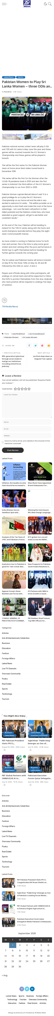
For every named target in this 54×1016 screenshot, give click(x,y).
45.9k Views (43, 747)
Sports (20, 77)
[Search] (49, 4)
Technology (7, 694)
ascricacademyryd (36, 334)
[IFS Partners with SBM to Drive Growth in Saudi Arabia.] (40, 580)
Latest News (9, 77)
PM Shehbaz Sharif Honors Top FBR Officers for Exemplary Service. (39, 620)
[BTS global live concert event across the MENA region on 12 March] (40, 525)
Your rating (7, 389)
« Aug (4, 975)
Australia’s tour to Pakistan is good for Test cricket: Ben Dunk (14, 566)
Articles (5, 633)
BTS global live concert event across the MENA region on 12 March (37, 539)
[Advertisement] (27, 36)
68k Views (44, 782)
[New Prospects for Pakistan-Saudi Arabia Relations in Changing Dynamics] (40, 553)
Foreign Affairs (8, 658)
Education (6, 648)
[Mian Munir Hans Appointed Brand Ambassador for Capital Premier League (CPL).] (40, 471)
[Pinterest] (42, 345)
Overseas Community (11, 674)
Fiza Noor (8, 92)
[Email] (48, 345)
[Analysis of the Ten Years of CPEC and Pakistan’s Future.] (14, 525)
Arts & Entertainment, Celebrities (15, 638)
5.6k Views (17, 92)
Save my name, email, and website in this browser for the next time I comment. (27, 442)
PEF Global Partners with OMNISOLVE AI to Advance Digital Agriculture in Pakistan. (33, 908)
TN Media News (10, 306)
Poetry (5, 679)
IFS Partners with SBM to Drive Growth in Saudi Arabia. (38, 593)
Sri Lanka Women (30, 337)
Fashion (5, 653)
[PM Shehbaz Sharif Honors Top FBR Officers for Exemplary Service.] (40, 607)
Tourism (5, 699)
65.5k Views (20, 747)
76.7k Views (18, 782)
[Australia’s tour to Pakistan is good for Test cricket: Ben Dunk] (14, 553)
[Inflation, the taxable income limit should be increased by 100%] (14, 471)
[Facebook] (29, 345)
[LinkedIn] (32, 989)
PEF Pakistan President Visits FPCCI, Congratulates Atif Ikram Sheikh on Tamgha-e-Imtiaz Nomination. (31, 882)
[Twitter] (35, 345)
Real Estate (6, 684)
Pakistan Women (11, 337)
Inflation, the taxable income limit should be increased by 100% (14, 485)
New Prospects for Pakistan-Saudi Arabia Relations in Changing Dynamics (39, 566)
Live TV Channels (9, 669)
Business (6, 643)
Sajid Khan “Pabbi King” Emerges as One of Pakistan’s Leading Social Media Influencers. (33, 895)
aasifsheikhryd (19, 334)
